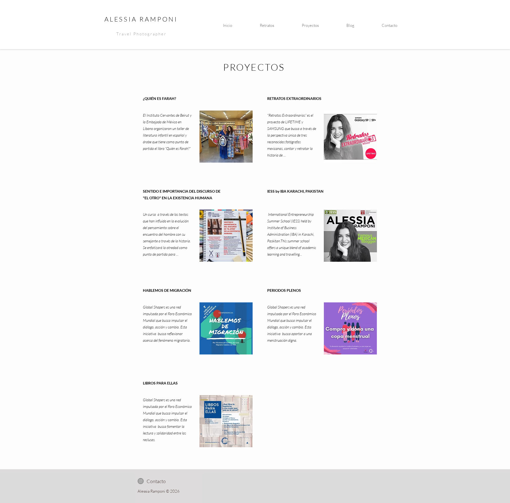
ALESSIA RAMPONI (141, 19)
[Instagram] (141, 481)
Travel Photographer (141, 33)
